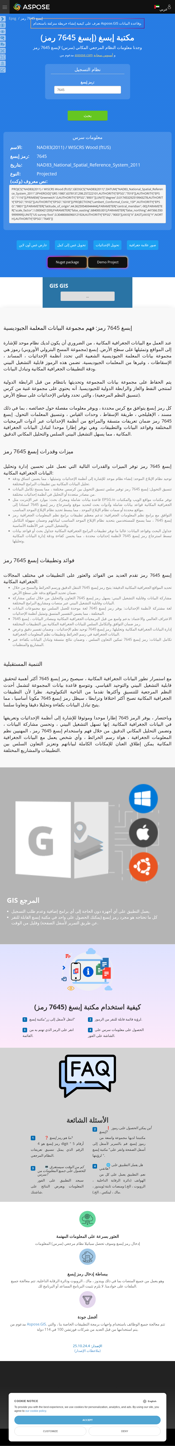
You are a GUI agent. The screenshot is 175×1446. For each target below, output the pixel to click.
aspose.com (84, 55)
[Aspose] (32, 7)
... (87, 296)
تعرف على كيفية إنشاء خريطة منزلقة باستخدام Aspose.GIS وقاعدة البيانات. (87, 23)
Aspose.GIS (36, 1324)
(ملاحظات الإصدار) (87, 1350)
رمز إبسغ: (87, 82)
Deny (124, 1431)
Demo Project (107, 262)
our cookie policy (35, 1411)
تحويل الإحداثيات (107, 245)
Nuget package (67, 262)
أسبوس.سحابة (103, 55)
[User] (169, 7)
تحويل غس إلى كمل (71, 245)
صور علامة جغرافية (142, 245)
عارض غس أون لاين (33, 245)
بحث (88, 115)
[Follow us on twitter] (88, 1381)
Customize (50, 1431)
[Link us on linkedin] (97, 1381)
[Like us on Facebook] (78, 1381)
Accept (87, 1420)
